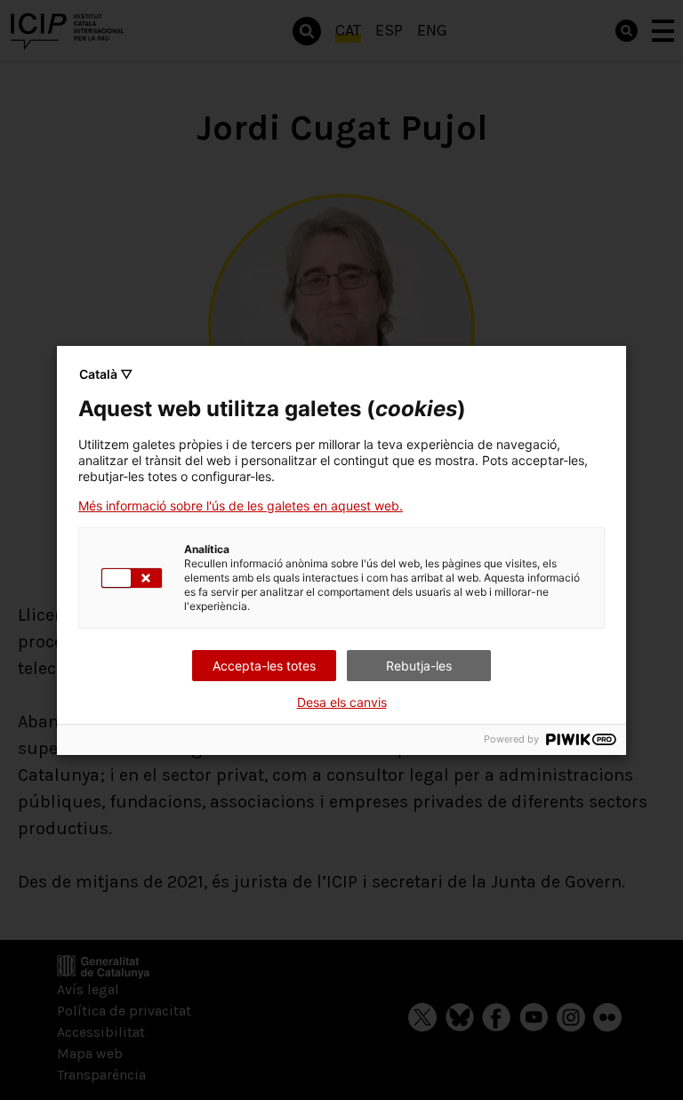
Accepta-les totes (264, 665)
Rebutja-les (419, 665)
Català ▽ (106, 373)
